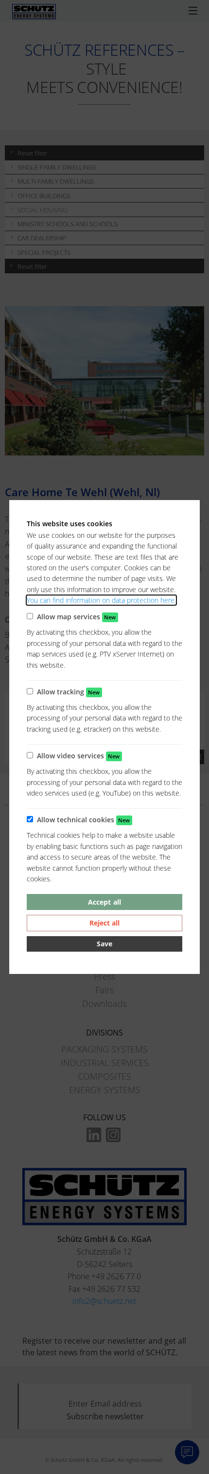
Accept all (104, 902)
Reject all (104, 922)
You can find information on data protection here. (101, 600)
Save (104, 943)
